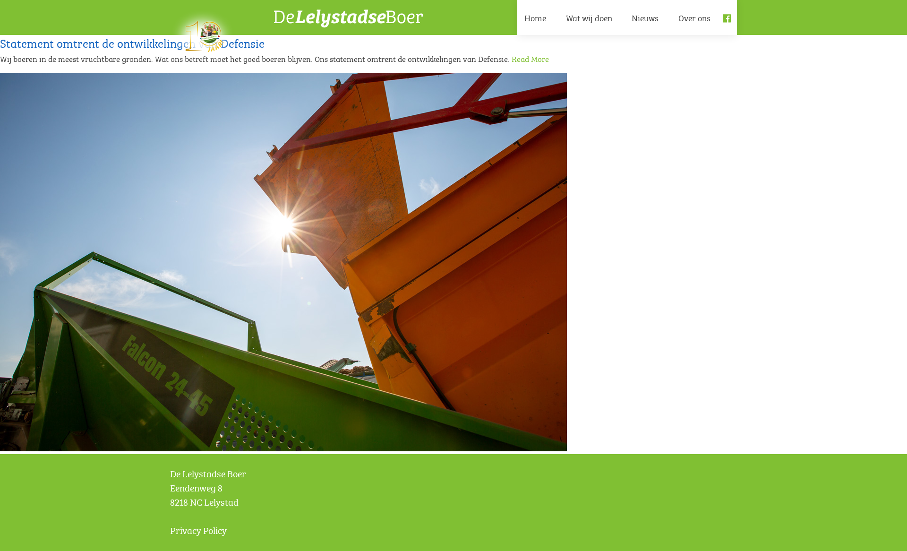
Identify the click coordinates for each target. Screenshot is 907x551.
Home (535, 17)
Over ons (694, 17)
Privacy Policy (198, 529)
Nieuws (645, 17)
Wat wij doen (589, 17)
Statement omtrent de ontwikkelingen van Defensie (132, 42)
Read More (530, 58)
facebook (730, 26)
